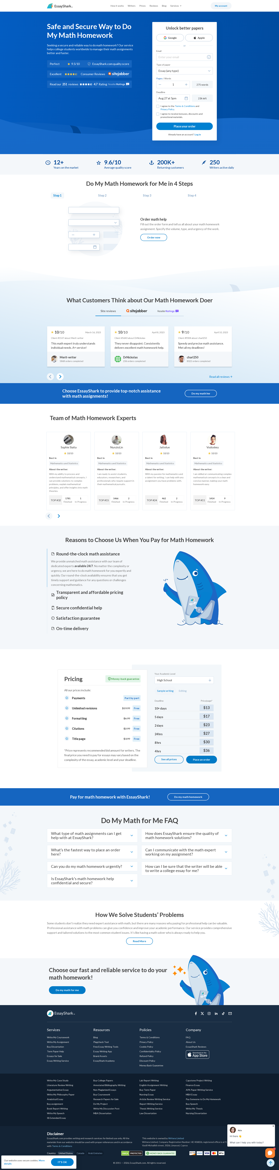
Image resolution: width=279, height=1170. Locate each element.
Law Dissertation (148, 1113)
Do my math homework (188, 796)
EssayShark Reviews (196, 1046)
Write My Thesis (194, 1108)
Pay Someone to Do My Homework (203, 1099)
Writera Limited (176, 1138)
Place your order (185, 126)
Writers (131, 5)
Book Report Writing (57, 1108)
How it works (117, 5)
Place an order (201, 759)
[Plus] (186, 84)
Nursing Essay (147, 1094)
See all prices (169, 759)
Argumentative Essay (58, 1089)
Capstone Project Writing (199, 1080)
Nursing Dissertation (196, 1113)
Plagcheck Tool (101, 1042)
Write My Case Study (57, 1080)
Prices (142, 5)
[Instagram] (209, 1013)
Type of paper (163, 64)
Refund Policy (146, 1056)
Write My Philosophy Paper (60, 1094)
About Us (191, 1042)
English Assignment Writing (154, 1085)
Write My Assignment (58, 1042)
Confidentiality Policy (150, 1051)
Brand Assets (100, 1056)
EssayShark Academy (104, 1060)
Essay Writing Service (58, 1060)
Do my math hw (200, 393)
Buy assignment (55, 1103)
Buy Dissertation (55, 1046)
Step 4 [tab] (192, 195)
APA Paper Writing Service (199, 1089)
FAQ (188, 1037)
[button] (209, 57)
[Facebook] (196, 1013)
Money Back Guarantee (151, 1065)
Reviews (154, 5)
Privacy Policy (167, 109)
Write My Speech (55, 1113)
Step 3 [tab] (147, 195)
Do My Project (100, 1103)
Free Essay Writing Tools (105, 1046)
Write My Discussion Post (106, 1108)
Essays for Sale (54, 1056)
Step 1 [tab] (57, 195)
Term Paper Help (55, 1051)
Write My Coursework (58, 1037)
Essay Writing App (102, 1051)
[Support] (230, 1013)
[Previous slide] (48, 516)
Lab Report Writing (149, 1080)
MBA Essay (191, 1094)
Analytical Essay (55, 1099)
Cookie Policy (146, 1046)
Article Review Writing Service (155, 1099)
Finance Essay (193, 1085)
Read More (139, 941)
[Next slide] (58, 516)
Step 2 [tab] (102, 195)
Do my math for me (67, 990)
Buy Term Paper (148, 1089)
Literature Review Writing (60, 1085)
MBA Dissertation (102, 1113)
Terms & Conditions (185, 106)
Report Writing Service (151, 1103)
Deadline (160, 92)
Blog (164, 5)
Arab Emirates (95, 1153)
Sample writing (165, 690)
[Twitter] (202, 1013)
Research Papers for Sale (106, 1099)
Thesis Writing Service (151, 1108)
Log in (198, 134)
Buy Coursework (101, 1094)
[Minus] (159, 84)
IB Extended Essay (56, 1118)
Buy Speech (192, 1103)
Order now (153, 237)
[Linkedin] (216, 1013)
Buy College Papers (103, 1080)
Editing (183, 690)
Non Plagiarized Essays (104, 1089)
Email (158, 51)
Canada (80, 1153)
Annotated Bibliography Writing (109, 1085)
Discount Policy (147, 1060)
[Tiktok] (223, 1013)
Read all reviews (219, 376)
